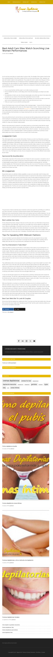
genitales (34, 384)
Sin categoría (10, 312)
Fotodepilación (27, 384)
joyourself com (27, 108)
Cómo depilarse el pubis (9, 446)
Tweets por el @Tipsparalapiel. (9, 363)
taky (4, 388)
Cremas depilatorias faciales (10, 617)
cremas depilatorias (11, 381)
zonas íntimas (15, 388)
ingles (46, 384)
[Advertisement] (26, 24)
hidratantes (40, 384)
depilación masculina (9, 384)
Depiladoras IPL (20, 384)
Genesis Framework (31, 652)
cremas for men (26, 381)
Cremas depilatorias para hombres (10, 630)
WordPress (38, 652)
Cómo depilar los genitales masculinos (11, 624)
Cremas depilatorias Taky (8, 627)
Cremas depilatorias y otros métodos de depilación (17, 560)
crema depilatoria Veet (7, 632)
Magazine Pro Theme (21, 652)
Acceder (43, 652)
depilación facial (35, 381)
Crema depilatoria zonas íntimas (12, 503)
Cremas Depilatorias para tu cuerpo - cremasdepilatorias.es (26, 10)
